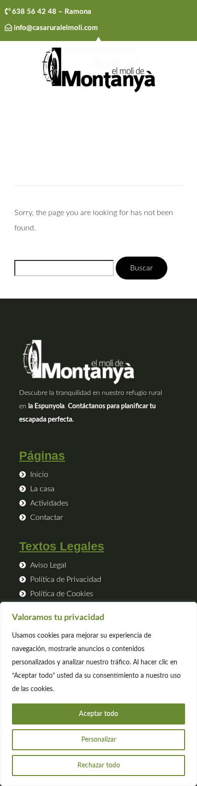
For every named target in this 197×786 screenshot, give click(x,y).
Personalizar (98, 739)
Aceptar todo (98, 714)
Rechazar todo (98, 765)
